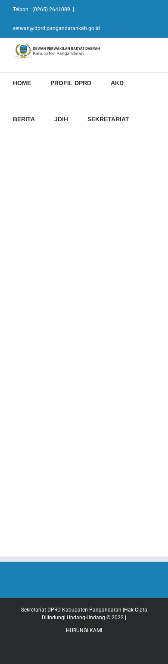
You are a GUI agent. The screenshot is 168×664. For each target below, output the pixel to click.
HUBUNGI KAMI (84, 630)
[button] (151, 118)
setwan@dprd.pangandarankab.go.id (56, 28)
